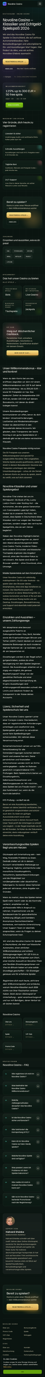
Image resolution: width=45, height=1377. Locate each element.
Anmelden (9, 69)
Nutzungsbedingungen (32, 1355)
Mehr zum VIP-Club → (22, 353)
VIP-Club (6, 1335)
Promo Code (7, 1331)
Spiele (26, 1331)
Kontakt (27, 1347)
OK (22, 1372)
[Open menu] (40, 3)
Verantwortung (8, 1351)
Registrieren (7, 1339)
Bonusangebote (30, 1328)
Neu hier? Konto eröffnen (26, 68)
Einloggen (27, 1335)
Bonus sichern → (14, 105)
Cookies (6, 1355)
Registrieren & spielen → (18, 215)
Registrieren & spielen (16, 62)
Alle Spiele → (9, 282)
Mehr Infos (7, 1367)
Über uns (6, 1328)
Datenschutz (28, 1351)
